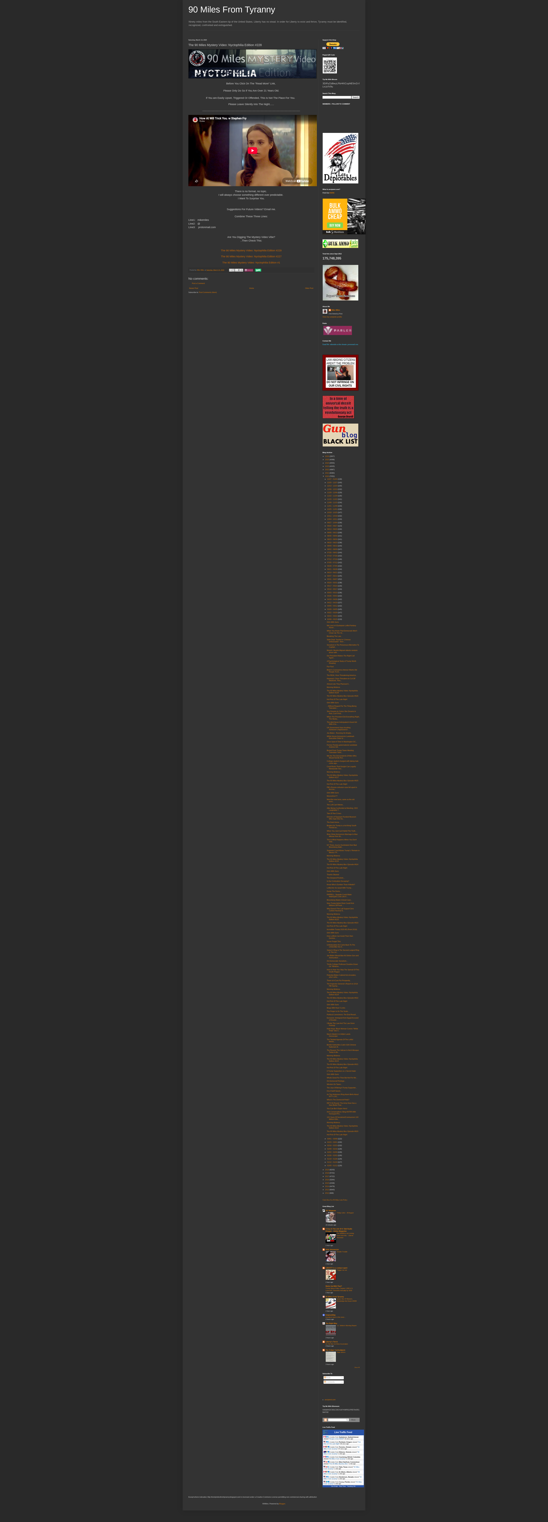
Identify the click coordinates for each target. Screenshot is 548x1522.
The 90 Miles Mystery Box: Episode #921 (342, 1064)
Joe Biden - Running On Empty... (339, 733)
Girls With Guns (333, 622)
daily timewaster (332, 1250)
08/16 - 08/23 (332, 543)
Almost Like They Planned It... (338, 684)
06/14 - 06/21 (332, 573)
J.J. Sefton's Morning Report (346, 1325)
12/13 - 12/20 (332, 486)
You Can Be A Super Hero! (337, 1109)
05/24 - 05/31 (332, 583)
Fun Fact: (330, 667)
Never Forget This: (334, 941)
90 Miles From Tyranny (231, 9)
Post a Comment (198, 283)
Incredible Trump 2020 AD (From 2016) (342, 930)
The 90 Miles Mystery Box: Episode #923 (342, 923)
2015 (327, 1183)
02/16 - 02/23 (332, 1145)
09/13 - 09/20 (332, 529)
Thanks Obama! (333, 875)
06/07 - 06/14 (332, 576)
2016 (327, 1180)
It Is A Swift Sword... (334, 1091)
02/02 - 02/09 (332, 1152)
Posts (328, 1378)
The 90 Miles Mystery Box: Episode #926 (342, 696)
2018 (327, 1173)
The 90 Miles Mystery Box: (338, 1464)
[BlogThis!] (233, 270)
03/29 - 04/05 (332, 609)
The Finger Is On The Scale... (338, 1011)
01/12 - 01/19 (332, 1162)
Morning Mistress (333, 687)
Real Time (342, 1486)
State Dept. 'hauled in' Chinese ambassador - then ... (339, 641)
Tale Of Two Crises (334, 813)
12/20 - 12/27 (332, 483)
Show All (357, 1367)
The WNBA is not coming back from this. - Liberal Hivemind (345, 1235)
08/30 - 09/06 (332, 536)
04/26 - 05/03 (332, 596)
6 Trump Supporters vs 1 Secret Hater (341, 1071)
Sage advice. (341, 1352)
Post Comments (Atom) (208, 292)
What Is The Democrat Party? (338, 1100)
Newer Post (193, 288)
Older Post (309, 288)
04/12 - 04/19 (332, 603)
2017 (327, 1176)
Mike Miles (336, 310)
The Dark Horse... (333, 822)
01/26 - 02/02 (332, 1155)
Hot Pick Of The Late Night (337, 699)
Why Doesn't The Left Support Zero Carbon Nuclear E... (340, 910)
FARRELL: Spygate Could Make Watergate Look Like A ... (339, 896)
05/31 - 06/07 (332, 579)
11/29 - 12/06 (332, 493)
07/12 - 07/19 (332, 559)
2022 (327, 470)
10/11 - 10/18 (332, 516)
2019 (327, 1170)
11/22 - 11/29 (332, 496)
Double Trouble (342, 1252)
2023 (327, 466)
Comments (330, 1382)
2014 (327, 1186)
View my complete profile (332, 317)
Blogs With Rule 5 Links (336, 1008)
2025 (327, 460)
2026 (327, 456)
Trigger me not (342, 1270)
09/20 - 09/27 (332, 526)
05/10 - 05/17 (332, 589)
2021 (327, 473)
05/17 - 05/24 (332, 586)
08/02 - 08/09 (332, 549)
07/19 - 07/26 (332, 556)
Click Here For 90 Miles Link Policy (335, 1200)
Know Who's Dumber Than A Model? (341, 885)
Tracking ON (351, 1486)
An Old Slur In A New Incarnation (337, 1344)
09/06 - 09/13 (332, 533)
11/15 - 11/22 (332, 499)
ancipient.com (330, 1400)
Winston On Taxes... (334, 1084)
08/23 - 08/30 (332, 539)
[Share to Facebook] (239, 270)
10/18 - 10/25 (332, 513)
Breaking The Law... (334, 636)
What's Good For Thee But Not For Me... (342, 1078)
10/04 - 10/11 (332, 519)
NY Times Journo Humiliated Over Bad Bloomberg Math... (342, 846)
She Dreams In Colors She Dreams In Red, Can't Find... (341, 712)
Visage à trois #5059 (336, 1439)
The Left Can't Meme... (335, 805)
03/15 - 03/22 (332, 616)
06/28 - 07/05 (332, 566)
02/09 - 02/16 (332, 1149)
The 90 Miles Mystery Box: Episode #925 (342, 781)
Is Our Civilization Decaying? (338, 881)
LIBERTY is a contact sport (336, 1268)
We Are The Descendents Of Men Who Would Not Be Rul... (341, 757)
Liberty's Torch (332, 1342)
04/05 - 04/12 (332, 606)
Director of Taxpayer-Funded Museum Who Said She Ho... (341, 818)
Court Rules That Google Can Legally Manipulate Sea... (341, 768)
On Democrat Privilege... (336, 1081)
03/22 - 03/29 (332, 613)
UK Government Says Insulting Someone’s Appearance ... (338, 729)
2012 (327, 1193)
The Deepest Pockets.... (336, 878)
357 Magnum (331, 1211)
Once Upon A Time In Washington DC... (342, 742)
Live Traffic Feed (343, 1432)
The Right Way (331, 1323)
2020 (327, 476)
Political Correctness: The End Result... (342, 1015)
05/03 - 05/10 (332, 593)
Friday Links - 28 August (345, 1213)
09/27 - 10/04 (332, 523)
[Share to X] (236, 270)
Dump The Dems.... (334, 891)
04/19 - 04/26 (332, 599)
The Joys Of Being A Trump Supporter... (342, 1088)
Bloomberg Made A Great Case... (339, 900)
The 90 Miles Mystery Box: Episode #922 (342, 998)
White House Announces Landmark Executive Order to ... (340, 737)
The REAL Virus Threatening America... (342, 675)
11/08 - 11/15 (332, 503)
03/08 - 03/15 (332, 619)
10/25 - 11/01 (332, 509)
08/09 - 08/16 (332, 546)
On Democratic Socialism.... (337, 961)
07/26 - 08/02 (332, 553)
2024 (327, 463)
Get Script (334, 1486)
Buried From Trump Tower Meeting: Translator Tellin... (340, 751)
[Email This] (230, 270)
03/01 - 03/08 (332, 1139)
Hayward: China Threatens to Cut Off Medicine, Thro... (341, 680)
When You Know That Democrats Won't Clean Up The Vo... (342, 632)
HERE (332, 193)
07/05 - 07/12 (332, 563)
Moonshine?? (332, 796)
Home (251, 288)
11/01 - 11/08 (332, 506)
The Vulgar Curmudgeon (335, 1350)
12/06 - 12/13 (332, 489)
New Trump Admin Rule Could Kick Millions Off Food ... (340, 904)
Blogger (282, 1504)
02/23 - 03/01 (332, 1142)
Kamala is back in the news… (336, 1317)
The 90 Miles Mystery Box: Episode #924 (342, 864)
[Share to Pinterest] (241, 270)
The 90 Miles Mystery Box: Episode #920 (342, 1131)
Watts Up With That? (334, 1286)
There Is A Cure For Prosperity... (339, 981)
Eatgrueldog (330, 1315)
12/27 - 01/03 (332, 479)
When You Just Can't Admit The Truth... (342, 831)
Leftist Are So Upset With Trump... (339, 888)
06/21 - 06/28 (332, 569)
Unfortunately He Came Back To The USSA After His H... (341, 946)
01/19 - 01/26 (332, 1159)
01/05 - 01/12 (332, 1166)
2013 (327, 1190)
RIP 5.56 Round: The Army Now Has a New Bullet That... (341, 1104)
